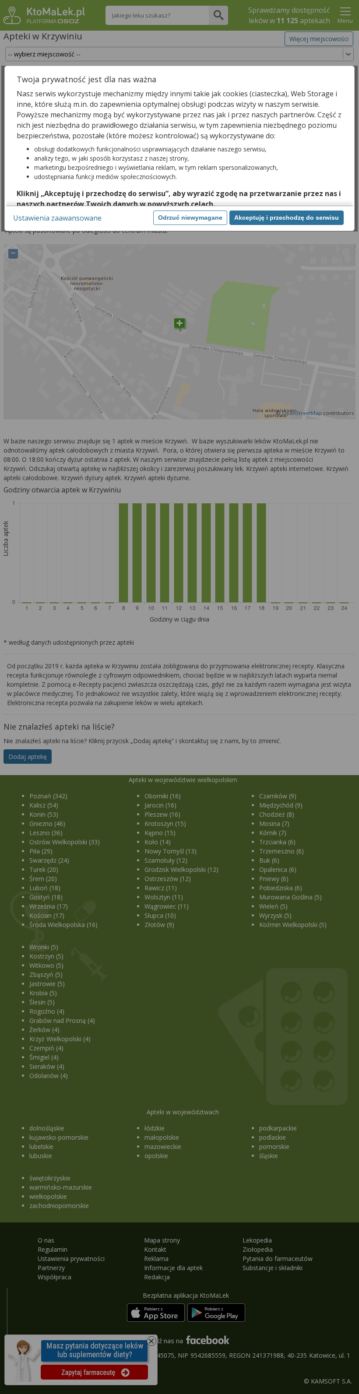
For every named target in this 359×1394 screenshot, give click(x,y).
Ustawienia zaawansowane (57, 218)
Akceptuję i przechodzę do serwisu (286, 217)
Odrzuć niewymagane (190, 217)
